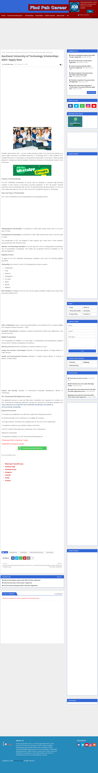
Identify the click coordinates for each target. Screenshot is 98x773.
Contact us (62, 765)
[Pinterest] (24, 558)
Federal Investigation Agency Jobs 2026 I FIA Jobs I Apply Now (22, 580)
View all (59, 577)
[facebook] (70, 106)
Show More (91, 92)
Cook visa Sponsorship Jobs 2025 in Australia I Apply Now (21, 585)
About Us (86, 307)
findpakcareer (13, 552)
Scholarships (29, 15)
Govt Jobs (72, 362)
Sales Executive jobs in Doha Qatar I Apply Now (18, 583)
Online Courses (50, 15)
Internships (39, 15)
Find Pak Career (18, 761)
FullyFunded (23, 552)
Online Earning (73, 365)
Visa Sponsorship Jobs (14, 15)
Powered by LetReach (84, 15)
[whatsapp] (82, 106)
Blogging (86, 362)
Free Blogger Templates (39, 770)
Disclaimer (87, 311)
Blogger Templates (15, 770)
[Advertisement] (49, 33)
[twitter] (76, 106)
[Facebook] (13, 558)
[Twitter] (17, 558)
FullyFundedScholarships (36, 552)
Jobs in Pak (60, 15)
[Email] (28, 558)
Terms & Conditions (82, 765)
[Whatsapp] (20, 558)
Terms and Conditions (75, 311)
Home (3, 15)
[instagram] (88, 106)
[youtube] (93, 106)
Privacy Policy (73, 314)
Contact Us (87, 314)
